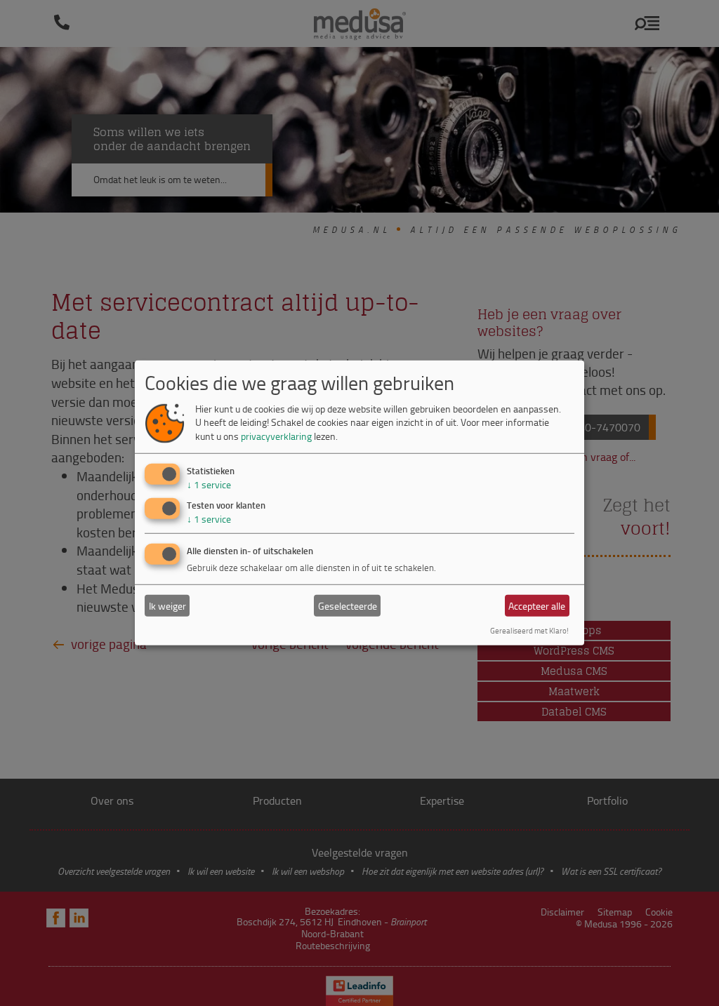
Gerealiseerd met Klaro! (529, 630)
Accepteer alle (536, 605)
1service (209, 483)
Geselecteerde (347, 605)
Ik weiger (167, 605)
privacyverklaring (276, 436)
